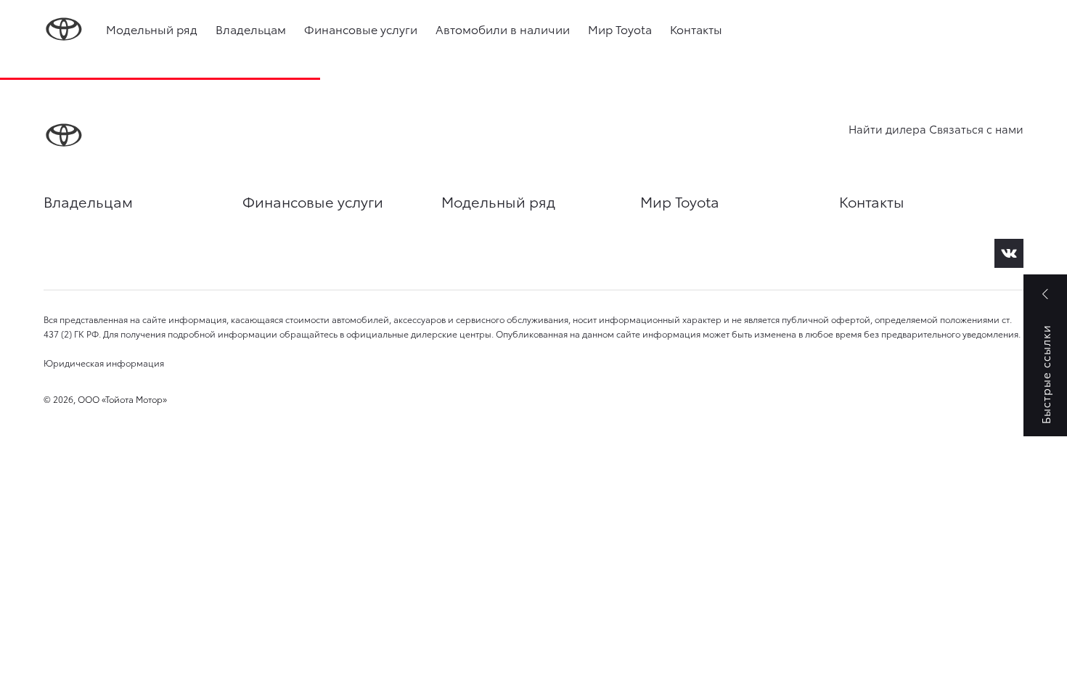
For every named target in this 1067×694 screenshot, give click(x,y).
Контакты (696, 28)
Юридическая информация (104, 362)
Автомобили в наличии (503, 28)
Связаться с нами (976, 128)
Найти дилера (887, 128)
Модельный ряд (151, 28)
